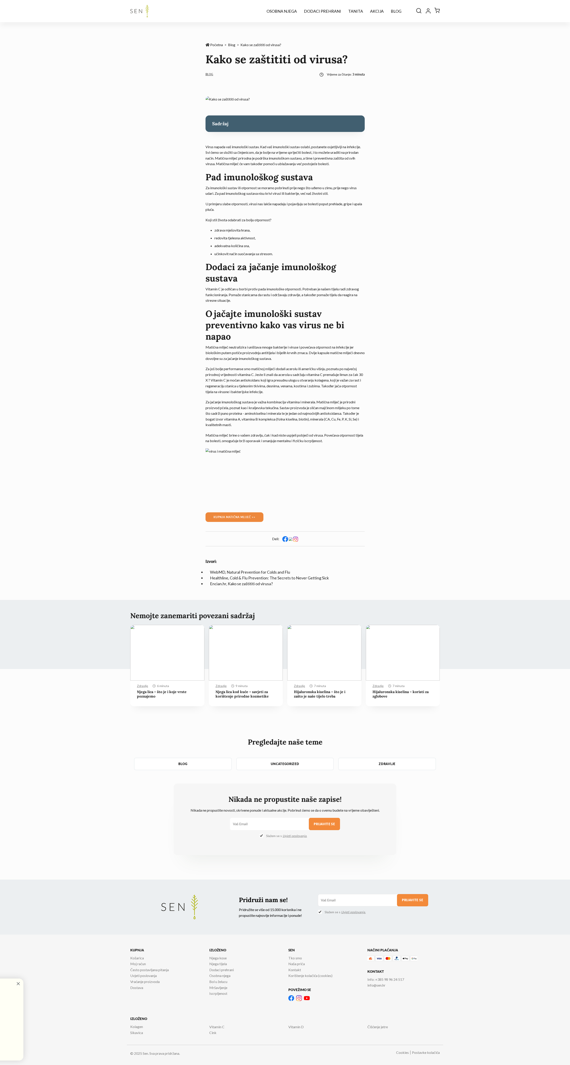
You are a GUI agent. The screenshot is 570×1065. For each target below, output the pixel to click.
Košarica (137, 958)
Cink (212, 1032)
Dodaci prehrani (322, 11)
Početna (216, 45)
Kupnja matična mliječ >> (234, 517)
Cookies (402, 1053)
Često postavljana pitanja (149, 970)
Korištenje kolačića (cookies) (310, 975)
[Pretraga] (419, 11)
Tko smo (295, 958)
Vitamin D (296, 1027)
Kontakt (294, 970)
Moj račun (138, 964)
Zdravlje (142, 686)
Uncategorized (285, 764)
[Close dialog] (173, 983)
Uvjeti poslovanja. (295, 836)
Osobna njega (282, 11)
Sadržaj (220, 123)
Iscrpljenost (218, 993)
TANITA (355, 11)
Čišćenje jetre (377, 1027)
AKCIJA (377, 11)
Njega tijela (218, 964)
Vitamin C (216, 1027)
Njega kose (218, 958)
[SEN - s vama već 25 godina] (139, 11)
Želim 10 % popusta (47, 1048)
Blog (396, 11)
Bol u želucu (218, 981)
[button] (433, 617)
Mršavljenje (218, 987)
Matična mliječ (226, 158)
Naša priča (296, 964)
